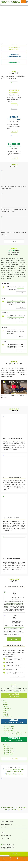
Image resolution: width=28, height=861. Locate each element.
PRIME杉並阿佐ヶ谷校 (8, 728)
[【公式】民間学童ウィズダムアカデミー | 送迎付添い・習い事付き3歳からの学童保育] (11, 1)
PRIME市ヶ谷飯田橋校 (8, 726)
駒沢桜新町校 (6, 710)
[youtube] (14, 853)
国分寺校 (5, 744)
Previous (1, 43)
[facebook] (11, 853)
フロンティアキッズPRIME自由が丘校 (12, 734)
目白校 (4, 700)
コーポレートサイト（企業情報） (7, 821)
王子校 (4, 712)
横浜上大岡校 (6, 704)
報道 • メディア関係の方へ (6, 835)
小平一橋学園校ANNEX (8, 752)
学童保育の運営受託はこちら (6, 824)
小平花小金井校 (7, 746)
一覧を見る (14, 241)
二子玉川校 (5, 714)
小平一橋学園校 (7, 750)
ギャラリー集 (3, 827)
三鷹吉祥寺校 (6, 706)
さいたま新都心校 (7, 716)
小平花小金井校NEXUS (8, 748)
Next (26, 43)
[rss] (16, 853)
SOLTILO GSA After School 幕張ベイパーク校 (14, 732)
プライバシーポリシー (5, 838)
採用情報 (2, 832)
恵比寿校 (5, 702)
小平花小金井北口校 (8, 754)
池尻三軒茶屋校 (7, 708)
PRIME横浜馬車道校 (8, 730)
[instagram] (13, 853)
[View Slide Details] (14, 24)
